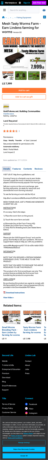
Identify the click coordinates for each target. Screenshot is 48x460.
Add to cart (24, 90)
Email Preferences (9, 386)
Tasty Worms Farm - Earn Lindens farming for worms (32, 330)
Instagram (33, 413)
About (27, 365)
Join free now (39, 3)
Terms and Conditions (15, 438)
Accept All (24, 456)
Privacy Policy (7, 408)
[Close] (45, 420)
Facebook (33, 404)
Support (5, 390)
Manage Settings (24, 442)
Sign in (26, 3)
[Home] (3, 17)
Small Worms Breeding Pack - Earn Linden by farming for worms (11, 331)
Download (6, 377)
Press (27, 373)
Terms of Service (8, 404)
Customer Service (9, 412)
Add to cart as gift (24, 97)
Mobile (4, 361)
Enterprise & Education (11, 369)
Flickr (31, 409)
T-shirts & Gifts (8, 365)
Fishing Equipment (24, 18)
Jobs (27, 369)
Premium (5, 373)
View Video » (8, 298)
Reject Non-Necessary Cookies (24, 449)
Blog (4, 382)
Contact (28, 361)
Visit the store (8, 114)
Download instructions (15, 293)
